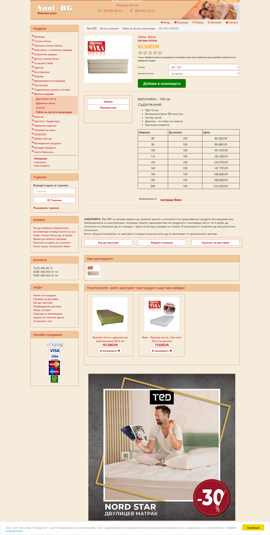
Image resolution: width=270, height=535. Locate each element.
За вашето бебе (43, 63)
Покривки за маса (44, 130)
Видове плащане (162, 242)
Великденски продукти (47, 143)
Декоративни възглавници (49, 80)
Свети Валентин (43, 152)
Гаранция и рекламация (47, 313)
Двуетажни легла (46, 98)
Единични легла (45, 103)
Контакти (215, 22)
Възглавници (41, 72)
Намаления (40, 162)
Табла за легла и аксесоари (54, 112)
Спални (40, 107)
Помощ (199, 22)
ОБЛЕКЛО (40, 134)
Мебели (39, 116)
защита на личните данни (48, 317)
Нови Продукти (42, 165)
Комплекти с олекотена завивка (53, 50)
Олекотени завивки (45, 54)
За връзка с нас (42, 321)
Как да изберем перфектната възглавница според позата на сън (54, 229)
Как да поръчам (42, 302)
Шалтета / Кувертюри (47, 121)
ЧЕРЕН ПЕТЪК (43, 138)
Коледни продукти (45, 147)
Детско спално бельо (46, 58)
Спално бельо (42, 41)
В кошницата (109, 350)
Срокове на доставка (215, 242)
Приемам (253, 527)
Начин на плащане (44, 295)
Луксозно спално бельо (48, 45)
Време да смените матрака (49, 239)
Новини (39, 219)
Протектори (41, 85)
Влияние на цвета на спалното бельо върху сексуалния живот (52, 244)
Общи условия (42, 310)
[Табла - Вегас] (108, 59)
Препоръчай (108, 107)
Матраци (39, 36)
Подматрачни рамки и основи (52, 89)
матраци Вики (171, 199)
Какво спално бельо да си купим (52, 235)
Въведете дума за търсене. (51, 185)
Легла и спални (44, 94)
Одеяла (38, 67)
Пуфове (39, 76)
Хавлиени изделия (45, 125)
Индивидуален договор (47, 306)
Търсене (56, 200)
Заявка (108, 101)
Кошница (182, 22)
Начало (233, 22)
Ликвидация (40, 158)
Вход (166, 22)
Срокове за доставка (45, 299)
